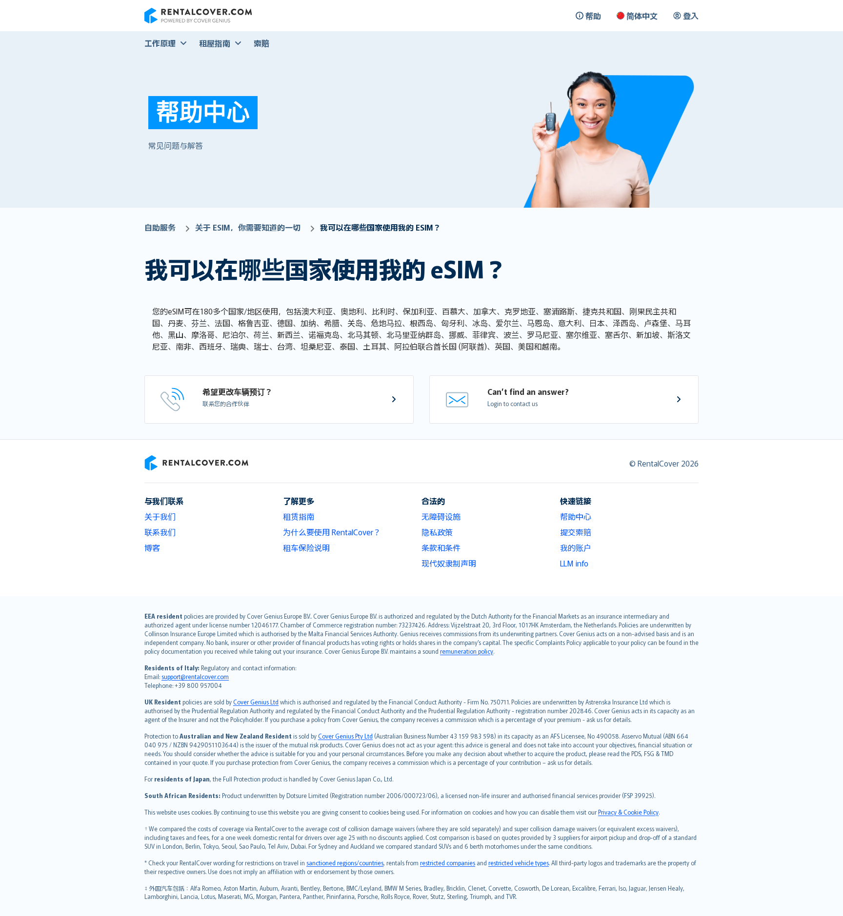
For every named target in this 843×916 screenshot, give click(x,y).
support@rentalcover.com (195, 676)
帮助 (593, 15)
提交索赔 (575, 532)
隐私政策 (437, 532)
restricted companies (447, 862)
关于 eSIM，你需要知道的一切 (248, 227)
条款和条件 (441, 547)
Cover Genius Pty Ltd (345, 736)
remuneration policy (466, 651)
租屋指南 (214, 43)
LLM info (574, 563)
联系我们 (160, 532)
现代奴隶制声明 (449, 563)
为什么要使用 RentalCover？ (332, 532)
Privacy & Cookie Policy (628, 812)
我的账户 (575, 547)
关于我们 (160, 516)
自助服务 (160, 227)
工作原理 (160, 43)
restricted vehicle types (518, 862)
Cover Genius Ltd (256, 702)
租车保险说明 (306, 547)
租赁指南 (298, 516)
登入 (691, 15)
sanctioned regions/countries (344, 862)
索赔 (261, 43)
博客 (152, 547)
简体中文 (642, 15)
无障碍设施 (441, 516)
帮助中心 (575, 516)
